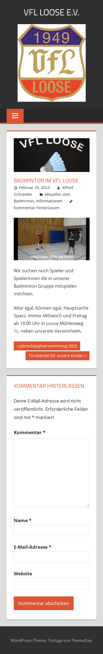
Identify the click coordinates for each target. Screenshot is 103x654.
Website (23, 573)
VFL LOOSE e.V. (51, 12)
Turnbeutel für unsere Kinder (55, 356)
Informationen (49, 200)
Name (22, 520)
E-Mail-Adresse (32, 547)
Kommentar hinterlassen (37, 207)
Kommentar (29, 432)
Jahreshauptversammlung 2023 (48, 346)
